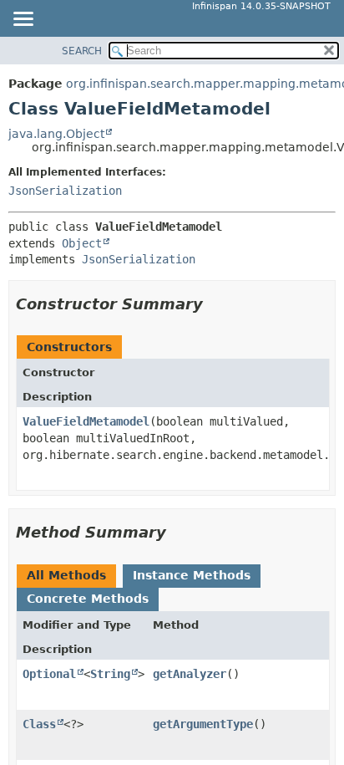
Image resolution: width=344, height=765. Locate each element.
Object (82, 243)
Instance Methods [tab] (191, 575)
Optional (49, 674)
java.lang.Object (56, 133)
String (110, 674)
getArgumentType (203, 724)
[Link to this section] (214, 304)
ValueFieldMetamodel (86, 421)
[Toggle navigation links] (22, 20)
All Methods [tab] (66, 575)
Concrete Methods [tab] (88, 598)
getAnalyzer (189, 674)
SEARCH (82, 51)
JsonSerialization (65, 190)
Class (39, 724)
